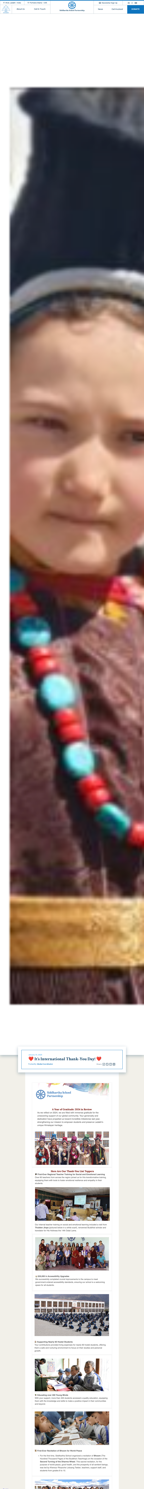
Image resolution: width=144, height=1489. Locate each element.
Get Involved (117, 9)
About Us (21, 9)
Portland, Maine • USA (38, 3)
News (100, 9)
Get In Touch (40, 9)
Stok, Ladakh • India (13, 3)
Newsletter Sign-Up (109, 3)
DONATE (135, 9)
